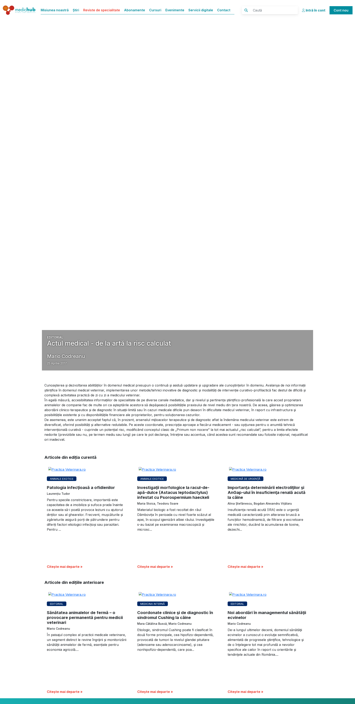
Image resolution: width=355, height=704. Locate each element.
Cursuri (155, 10)
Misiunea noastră (55, 10)
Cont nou (341, 10)
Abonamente (134, 10)
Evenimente (174, 10)
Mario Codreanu (66, 356)
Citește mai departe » (65, 567)
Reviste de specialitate (101, 10)
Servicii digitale (200, 10)
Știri (76, 10)
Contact (223, 10)
